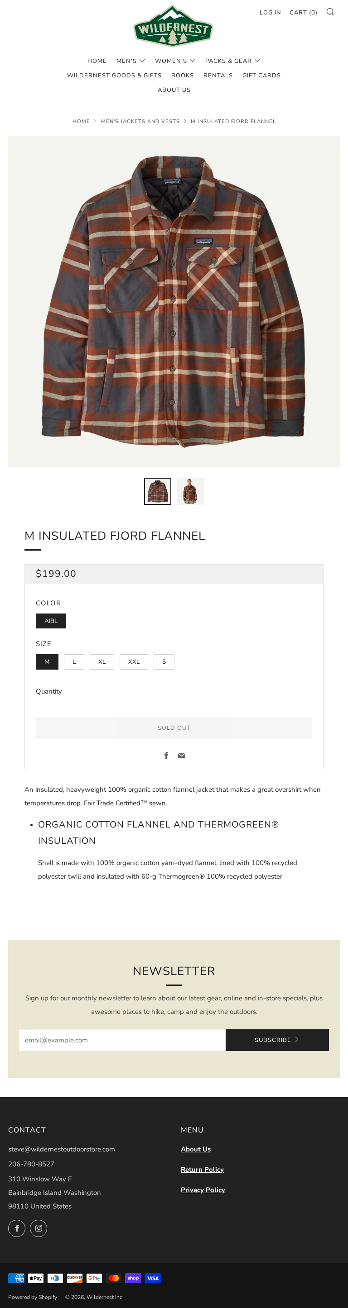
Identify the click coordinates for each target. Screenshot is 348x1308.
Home (97, 61)
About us (174, 90)
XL (102, 661)
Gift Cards (261, 75)
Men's (126, 61)
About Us (196, 1149)
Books (182, 75)
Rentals (218, 75)
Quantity (49, 691)
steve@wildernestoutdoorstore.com (61, 1149)
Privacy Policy (203, 1189)
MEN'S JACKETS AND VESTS (140, 121)
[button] (157, 491)
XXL (134, 661)
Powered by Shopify (32, 1297)
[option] (174, 301)
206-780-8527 (31, 1164)
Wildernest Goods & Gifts (114, 75)
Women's (171, 61)
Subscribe (273, 1040)
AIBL (51, 621)
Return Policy (202, 1169)
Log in (270, 13)
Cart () (304, 13)
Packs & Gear (228, 61)
